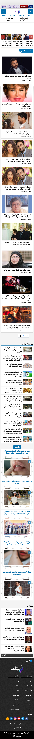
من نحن (21, 723)
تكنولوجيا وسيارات (14, 704)
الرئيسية (29, 15)
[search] (3, 11)
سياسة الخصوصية (17, 727)
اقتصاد (30, 704)
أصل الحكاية (16, 695)
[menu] (30, 11)
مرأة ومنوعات (28, 690)
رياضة (17, 680)
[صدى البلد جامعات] (16, 6)
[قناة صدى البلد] (30, 6)
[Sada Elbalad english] (3, 6)
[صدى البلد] (17, 11)
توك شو (17, 685)
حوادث (4, 15)
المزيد (4, 655)
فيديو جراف (29, 700)
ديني (18, 690)
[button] (31, 37)
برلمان (30, 709)
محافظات (16, 700)
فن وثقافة (29, 685)
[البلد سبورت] (24, 6)
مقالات (30, 714)
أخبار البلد (12, 15)
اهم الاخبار (21, 15)
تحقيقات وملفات (14, 709)
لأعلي (28, 661)
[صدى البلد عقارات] (9, 6)
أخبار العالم (29, 695)
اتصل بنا (12, 723)
